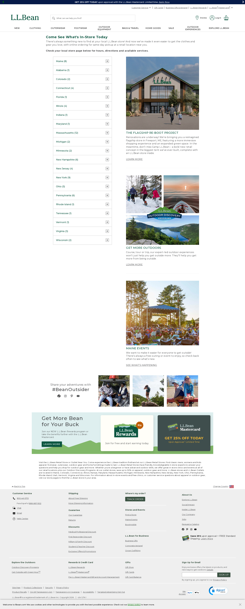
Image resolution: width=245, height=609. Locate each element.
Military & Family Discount (80, 541)
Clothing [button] (35, 28)
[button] (218, 590)
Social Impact (188, 505)
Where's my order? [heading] (135, 493)
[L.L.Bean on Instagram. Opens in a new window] (65, 396)
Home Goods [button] (153, 28)
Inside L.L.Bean (189, 509)
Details (210, 570)
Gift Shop (129, 567)
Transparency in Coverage (68, 592)
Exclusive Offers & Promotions (82, 551)
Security (49, 587)
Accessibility (88, 592)
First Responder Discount (80, 537)
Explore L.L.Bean (189, 500)
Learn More (207, 538)
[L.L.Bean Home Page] (25, 18)
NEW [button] (17, 28)
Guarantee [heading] (74, 510)
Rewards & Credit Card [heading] (80, 562)
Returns (72, 520)
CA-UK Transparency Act (41, 592)
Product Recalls (19, 592)
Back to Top (19, 486)
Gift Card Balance (133, 577)
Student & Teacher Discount (81, 546)
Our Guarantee (75, 515)
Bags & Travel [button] (130, 28)
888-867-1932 (35, 503)
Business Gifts (131, 541)
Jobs (184, 519)
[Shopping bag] (227, 17)
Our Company (188, 514)
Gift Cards (158, 8)
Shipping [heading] (73, 493)
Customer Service (140, 8)
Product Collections (33, 587)
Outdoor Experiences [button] (192, 28)
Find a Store (130, 515)
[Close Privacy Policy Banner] (240, 604)
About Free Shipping (78, 498)
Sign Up (224, 574)
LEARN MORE (134, 159)
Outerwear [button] (58, 28)
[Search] (53, 18)
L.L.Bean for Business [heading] (137, 536)
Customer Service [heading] (22, 493)
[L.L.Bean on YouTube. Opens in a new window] (78, 396)
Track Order (135, 499)
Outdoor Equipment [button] (104, 28)
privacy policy (134, 604)
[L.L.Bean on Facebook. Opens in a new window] (59, 396)
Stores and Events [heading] (135, 510)
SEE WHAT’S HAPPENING (141, 365)
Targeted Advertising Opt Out (111, 592)
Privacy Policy (220, 580)
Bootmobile (130, 524)
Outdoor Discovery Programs (25, 567)
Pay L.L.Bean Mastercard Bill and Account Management (94, 577)
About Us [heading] (187, 495)
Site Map (16, 587)
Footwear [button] (80, 28)
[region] (122, 2)
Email (19, 513)
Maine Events (131, 519)
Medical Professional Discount (82, 532)
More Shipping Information (80, 503)
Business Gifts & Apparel (177, 8)
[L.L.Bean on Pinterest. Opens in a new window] (71, 396)
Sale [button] (171, 28)
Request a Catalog (190, 524)
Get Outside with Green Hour (26, 572)
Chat (19, 508)
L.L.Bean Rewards (198, 8)
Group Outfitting (132, 550)
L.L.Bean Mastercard (78, 572)
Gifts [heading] (127, 562)
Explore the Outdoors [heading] (23, 562)
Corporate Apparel (134, 546)
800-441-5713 (23, 498)
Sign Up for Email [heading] (191, 562)
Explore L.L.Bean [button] (219, 28)
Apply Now (164, 2)
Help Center (22, 518)
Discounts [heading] (74, 527)
